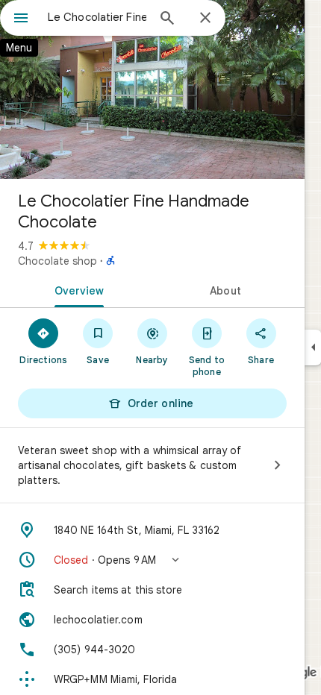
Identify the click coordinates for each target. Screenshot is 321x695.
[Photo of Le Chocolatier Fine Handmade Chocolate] (152, 89)
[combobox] (97, 17)
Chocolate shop (57, 261)
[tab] (76, 289)
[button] (152, 560)
